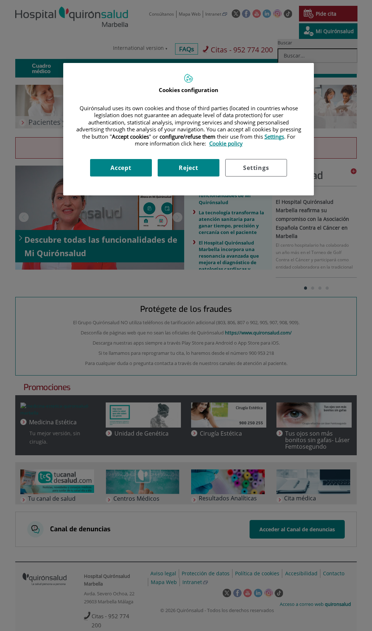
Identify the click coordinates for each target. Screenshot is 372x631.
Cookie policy (226, 143)
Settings (256, 168)
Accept (121, 168)
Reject (188, 168)
